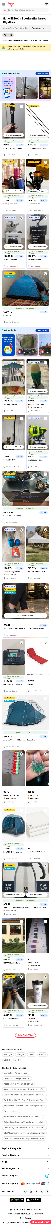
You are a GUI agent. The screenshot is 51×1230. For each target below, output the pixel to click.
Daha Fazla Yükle (26, 1035)
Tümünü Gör (42, 74)
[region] (26, 88)
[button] (3, 4)
